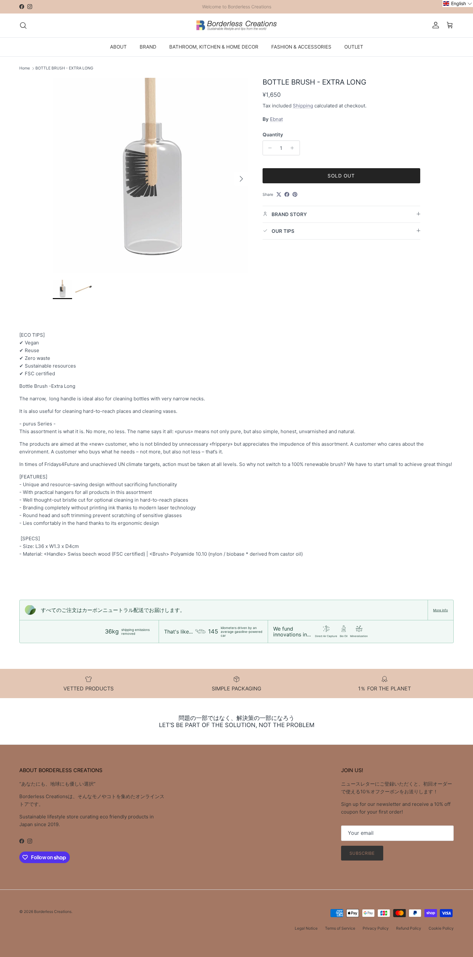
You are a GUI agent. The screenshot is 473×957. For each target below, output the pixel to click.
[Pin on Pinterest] (294, 194)
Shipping (303, 105)
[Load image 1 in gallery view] (150, 175)
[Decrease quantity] (268, 148)
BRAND (148, 46)
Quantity (273, 135)
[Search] (23, 25)
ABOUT (118, 46)
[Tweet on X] (278, 194)
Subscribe (362, 853)
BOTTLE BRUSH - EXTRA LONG (64, 68)
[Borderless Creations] (236, 25)
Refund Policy (408, 928)
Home (24, 68)
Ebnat (276, 119)
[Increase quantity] (294, 148)
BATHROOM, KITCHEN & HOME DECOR (213, 46)
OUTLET (353, 46)
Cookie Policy (441, 928)
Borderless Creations (52, 911)
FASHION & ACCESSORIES (301, 46)
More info (440, 610)
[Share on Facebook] (286, 194)
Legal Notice (306, 928)
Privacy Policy (376, 928)
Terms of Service (340, 928)
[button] (457, 3)
